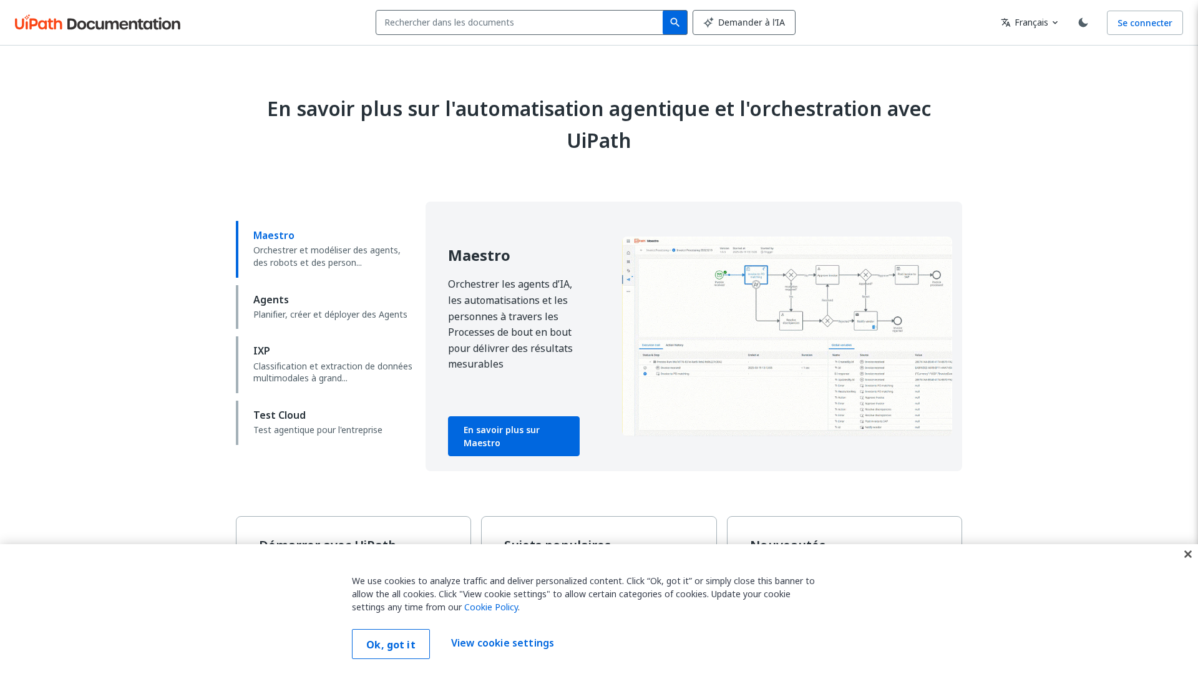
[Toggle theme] (1083, 22)
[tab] (326, 249)
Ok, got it (391, 644)
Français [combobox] (1024, 22)
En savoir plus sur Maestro (502, 436)
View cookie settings (502, 642)
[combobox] (522, 22)
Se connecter (1145, 22)
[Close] (1188, 554)
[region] (599, 609)
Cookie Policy (491, 606)
